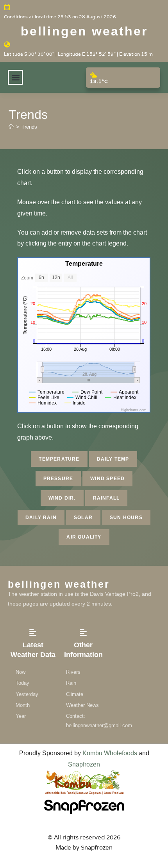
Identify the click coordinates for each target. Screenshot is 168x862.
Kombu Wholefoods (109, 753)
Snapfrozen (84, 764)
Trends (29, 127)
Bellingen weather (84, 31)
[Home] (11, 127)
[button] (15, 77)
